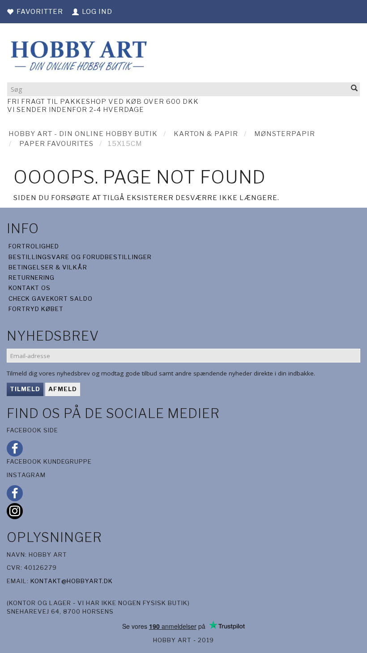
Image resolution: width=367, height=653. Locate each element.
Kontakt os (30, 287)
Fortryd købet (36, 308)
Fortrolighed (34, 246)
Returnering (32, 277)
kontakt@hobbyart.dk (71, 581)
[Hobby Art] (78, 54)
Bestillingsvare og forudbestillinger (80, 256)
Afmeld (62, 389)
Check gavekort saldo (51, 298)
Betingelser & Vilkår (48, 267)
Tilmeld (25, 389)
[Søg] (354, 89)
